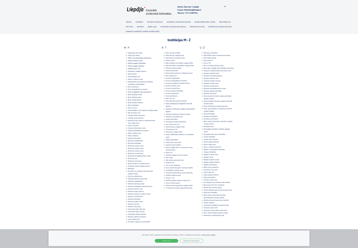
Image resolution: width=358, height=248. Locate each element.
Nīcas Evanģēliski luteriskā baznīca (139, 92)
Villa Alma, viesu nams (211, 170)
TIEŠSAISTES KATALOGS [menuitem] (155, 22)
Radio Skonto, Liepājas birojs (175, 55)
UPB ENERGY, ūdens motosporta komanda (217, 55)
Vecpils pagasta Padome (211, 142)
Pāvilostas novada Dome (135, 153)
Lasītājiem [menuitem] (139, 22)
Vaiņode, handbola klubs (211, 73)
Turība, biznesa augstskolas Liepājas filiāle (179, 185)
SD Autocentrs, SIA (171, 129)
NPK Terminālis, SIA (134, 113)
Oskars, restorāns (133, 125)
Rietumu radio (170, 60)
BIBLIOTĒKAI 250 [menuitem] (225, 22)
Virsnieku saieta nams (210, 180)
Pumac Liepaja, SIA (134, 219)
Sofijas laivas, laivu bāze (173, 142)
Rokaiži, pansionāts (172, 70)
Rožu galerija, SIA (171, 76)
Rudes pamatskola (171, 96)
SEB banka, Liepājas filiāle (174, 132)
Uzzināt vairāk (206, 235)
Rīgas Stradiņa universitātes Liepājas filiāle (179, 63)
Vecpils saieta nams (210, 144)
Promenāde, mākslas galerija (137, 214)
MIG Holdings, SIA (134, 77)
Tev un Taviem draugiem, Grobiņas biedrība (179, 168)
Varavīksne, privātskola (211, 119)
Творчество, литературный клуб (214, 215)
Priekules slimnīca (133, 204)
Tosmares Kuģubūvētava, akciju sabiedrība (179, 173)
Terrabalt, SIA (170, 163)
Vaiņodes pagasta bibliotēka (213, 91)
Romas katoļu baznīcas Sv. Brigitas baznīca (179, 73)
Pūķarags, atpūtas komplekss (137, 217)
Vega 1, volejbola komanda (212, 147)
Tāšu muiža (169, 157)
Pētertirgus (131, 168)
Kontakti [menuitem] (140, 27)
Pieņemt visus (167, 241)
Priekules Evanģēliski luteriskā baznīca (140, 186)
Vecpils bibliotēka (209, 137)
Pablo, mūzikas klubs (134, 133)
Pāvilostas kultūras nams (136, 146)
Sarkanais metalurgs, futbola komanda (178, 114)
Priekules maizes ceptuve (136, 191)
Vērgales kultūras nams (211, 154)
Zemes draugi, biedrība (217, 198)
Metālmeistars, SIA (134, 69)
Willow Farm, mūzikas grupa (213, 187)
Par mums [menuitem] (129, 27)
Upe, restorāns (208, 60)
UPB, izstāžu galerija (210, 58)
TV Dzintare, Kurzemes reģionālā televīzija (179, 188)
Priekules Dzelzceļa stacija (136, 184)
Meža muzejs (132, 74)
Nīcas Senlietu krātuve (135, 103)
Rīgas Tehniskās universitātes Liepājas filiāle (180, 65)
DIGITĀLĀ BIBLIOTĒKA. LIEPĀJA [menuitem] (204, 22)
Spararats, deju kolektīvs (173, 145)
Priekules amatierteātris (135, 181)
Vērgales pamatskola (210, 165)
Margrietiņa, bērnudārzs (135, 53)
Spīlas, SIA (169, 152)
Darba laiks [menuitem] (152, 27)
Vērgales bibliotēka (210, 152)
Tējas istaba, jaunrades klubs (175, 160)
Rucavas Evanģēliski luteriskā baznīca (178, 83)
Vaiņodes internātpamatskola (213, 76)
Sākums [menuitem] (129, 22)
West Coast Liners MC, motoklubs (214, 185)
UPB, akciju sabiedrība (211, 53)
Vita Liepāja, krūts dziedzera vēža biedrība (217, 182)
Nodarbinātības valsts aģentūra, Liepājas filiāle (143, 110)
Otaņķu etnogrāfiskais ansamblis (138, 130)
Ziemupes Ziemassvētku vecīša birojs (215, 210)
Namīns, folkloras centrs (135, 79)
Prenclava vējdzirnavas (135, 176)
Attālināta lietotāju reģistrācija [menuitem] (173, 27)
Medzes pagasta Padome (136, 66)
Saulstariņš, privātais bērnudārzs (176, 122)
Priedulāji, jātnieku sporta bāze (137, 179)
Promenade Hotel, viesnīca (136, 212)
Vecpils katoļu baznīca (211, 139)
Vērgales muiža (208, 157)
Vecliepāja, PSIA (209, 126)
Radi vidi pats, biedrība (173, 53)
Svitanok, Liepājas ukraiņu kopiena (177, 155)
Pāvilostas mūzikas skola (136, 151)
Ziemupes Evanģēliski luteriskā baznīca (216, 205)
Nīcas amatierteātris (138, 84)
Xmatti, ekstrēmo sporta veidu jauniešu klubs (218, 190)
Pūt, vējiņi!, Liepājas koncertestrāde (139, 222)
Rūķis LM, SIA (170, 98)
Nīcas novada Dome (134, 100)
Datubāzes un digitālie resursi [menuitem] (179, 22)
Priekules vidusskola (134, 206)
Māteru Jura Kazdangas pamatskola (139, 58)
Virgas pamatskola (209, 177)
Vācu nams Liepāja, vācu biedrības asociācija (219, 68)
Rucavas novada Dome (173, 88)
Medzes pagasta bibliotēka (137, 63)
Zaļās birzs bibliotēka (210, 192)
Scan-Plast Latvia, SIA (172, 124)
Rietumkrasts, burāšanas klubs (175, 58)
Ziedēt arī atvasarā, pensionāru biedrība (216, 200)
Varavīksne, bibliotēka (210, 116)
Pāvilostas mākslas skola (136, 148)
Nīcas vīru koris (132, 108)
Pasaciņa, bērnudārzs (134, 138)
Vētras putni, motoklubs (211, 167)
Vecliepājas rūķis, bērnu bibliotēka (214, 134)
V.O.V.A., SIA (207, 63)
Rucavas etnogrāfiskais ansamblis (176, 81)
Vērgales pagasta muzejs (211, 160)
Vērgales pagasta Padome (212, 162)
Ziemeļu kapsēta (209, 203)
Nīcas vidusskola (133, 105)
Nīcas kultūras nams (134, 97)
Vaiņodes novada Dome (211, 86)
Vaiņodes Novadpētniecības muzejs (215, 88)
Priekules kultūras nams (135, 189)
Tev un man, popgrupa (173, 165)
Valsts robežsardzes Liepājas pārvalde (215, 106)
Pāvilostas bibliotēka (134, 143)
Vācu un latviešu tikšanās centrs (214, 65)
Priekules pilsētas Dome (135, 201)
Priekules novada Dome (135, 196)
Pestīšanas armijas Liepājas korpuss (139, 166)
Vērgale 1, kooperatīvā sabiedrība (214, 149)
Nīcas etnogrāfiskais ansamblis (137, 89)
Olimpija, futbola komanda (136, 115)
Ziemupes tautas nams (211, 208)
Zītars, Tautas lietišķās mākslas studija (216, 213)
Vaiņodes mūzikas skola (211, 83)
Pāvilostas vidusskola (134, 161)
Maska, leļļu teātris (134, 55)
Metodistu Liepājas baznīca (137, 71)
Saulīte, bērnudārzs (172, 119)
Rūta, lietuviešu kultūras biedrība (176, 101)
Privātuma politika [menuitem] (197, 27)
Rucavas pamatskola (172, 93)
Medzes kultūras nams (135, 61)
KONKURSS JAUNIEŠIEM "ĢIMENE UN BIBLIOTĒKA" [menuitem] (143, 31)
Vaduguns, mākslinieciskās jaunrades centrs (217, 71)
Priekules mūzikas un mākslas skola (139, 194)
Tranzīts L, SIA (170, 178)
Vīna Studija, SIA (209, 172)
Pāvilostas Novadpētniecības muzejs (139, 156)
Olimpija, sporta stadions (136, 118)
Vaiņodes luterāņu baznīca (212, 81)
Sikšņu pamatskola (172, 140)
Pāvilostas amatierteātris (135, 141)
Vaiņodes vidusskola (210, 93)
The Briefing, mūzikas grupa (174, 170)
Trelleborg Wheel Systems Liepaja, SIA (178, 180)
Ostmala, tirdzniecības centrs (137, 128)
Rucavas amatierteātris (173, 78)
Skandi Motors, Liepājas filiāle (175, 127)
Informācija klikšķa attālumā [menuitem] (219, 27)
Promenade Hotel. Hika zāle (136, 209)
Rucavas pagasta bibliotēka (174, 91)
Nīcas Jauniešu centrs (135, 95)
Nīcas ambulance (133, 87)
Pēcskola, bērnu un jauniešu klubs (138, 163)
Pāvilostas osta (132, 158)
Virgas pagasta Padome (211, 175)
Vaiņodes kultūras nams (211, 78)
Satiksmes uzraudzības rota (174, 117)
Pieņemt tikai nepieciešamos (191, 241)
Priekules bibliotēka (134, 199)
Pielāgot (213, 235)
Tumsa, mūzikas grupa (173, 183)
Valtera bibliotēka (209, 114)
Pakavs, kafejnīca (133, 136)
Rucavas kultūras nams (173, 86)
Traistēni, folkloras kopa (173, 175)
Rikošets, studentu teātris (174, 68)
